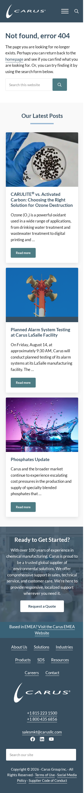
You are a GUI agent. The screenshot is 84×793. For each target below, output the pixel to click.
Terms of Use (45, 775)
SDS (41, 660)
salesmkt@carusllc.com (42, 732)
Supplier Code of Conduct (48, 780)
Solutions (41, 647)
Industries (64, 647)
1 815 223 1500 (43, 713)
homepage (14, 59)
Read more (26, 253)
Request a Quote (42, 606)
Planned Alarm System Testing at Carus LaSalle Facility (40, 332)
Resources (60, 660)
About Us (19, 647)
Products (23, 660)
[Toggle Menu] (65, 11)
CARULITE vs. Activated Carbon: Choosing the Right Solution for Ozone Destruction (42, 200)
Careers (32, 672)
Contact (52, 672)
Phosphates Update (30, 459)
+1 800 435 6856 (42, 719)
